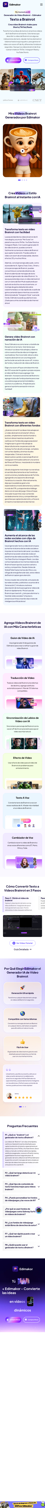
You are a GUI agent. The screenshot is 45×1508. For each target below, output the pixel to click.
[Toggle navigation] (41, 4)
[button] (18, 180)
